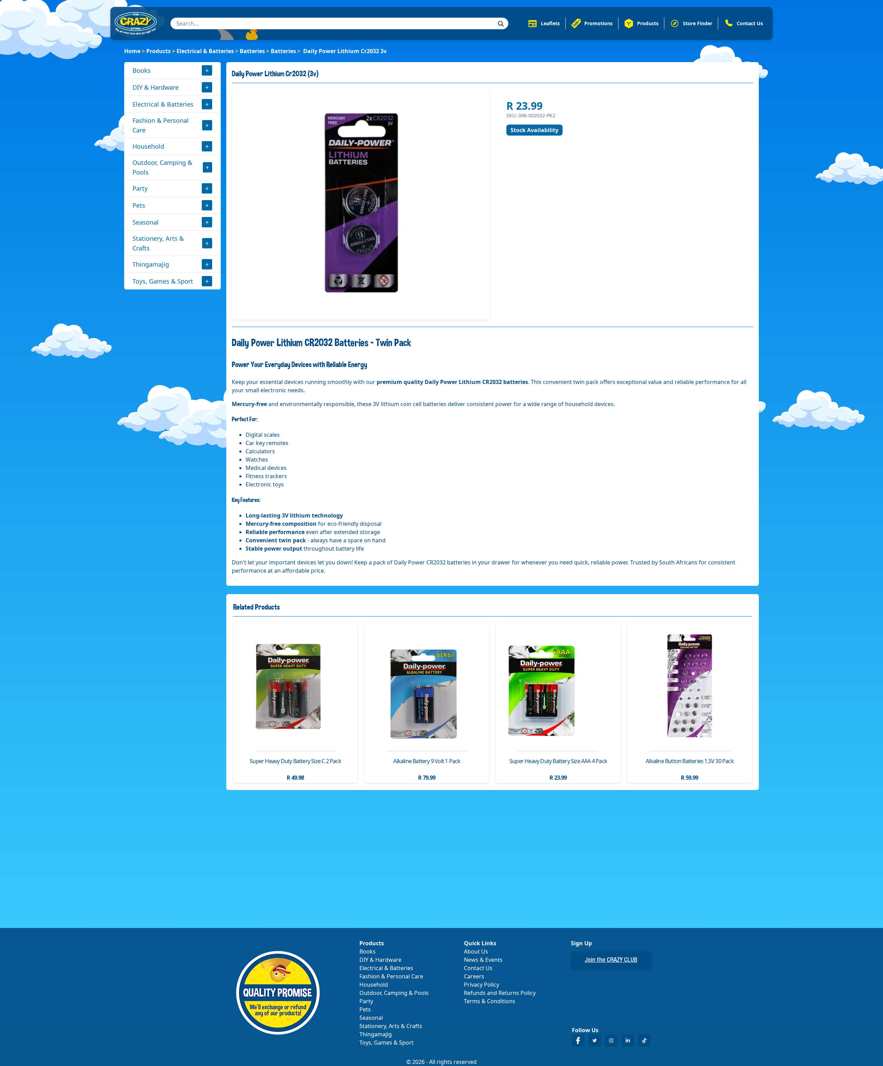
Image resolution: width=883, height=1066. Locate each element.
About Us (476, 951)
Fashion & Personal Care (160, 125)
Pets (138, 205)
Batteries (252, 51)
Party (140, 188)
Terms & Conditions (489, 1001)
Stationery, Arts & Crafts (158, 243)
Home (132, 51)
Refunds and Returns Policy (500, 993)
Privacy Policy (481, 984)
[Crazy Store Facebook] (578, 1040)
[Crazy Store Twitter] (594, 1040)
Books (141, 70)
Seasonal (145, 222)
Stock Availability (534, 130)
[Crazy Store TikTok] (644, 1040)
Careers (474, 976)
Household (148, 146)
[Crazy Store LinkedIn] (628, 1040)
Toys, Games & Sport (162, 281)
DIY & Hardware (155, 87)
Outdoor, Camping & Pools (162, 167)
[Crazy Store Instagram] (611, 1040)
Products (158, 51)
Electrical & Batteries (205, 51)
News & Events (483, 960)
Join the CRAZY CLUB (611, 960)
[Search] (500, 23)
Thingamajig (150, 264)
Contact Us (478, 968)
